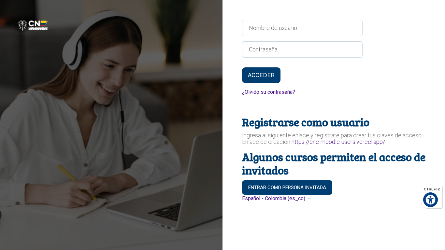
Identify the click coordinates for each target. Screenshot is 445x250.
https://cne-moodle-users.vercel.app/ (338, 141)
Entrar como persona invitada (287, 187)
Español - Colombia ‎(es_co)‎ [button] (274, 198)
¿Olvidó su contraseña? (268, 92)
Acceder (261, 75)
